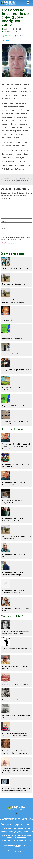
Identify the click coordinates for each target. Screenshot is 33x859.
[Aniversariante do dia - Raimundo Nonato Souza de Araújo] (5, 565)
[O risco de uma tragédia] (5, 692)
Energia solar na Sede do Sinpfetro (15, 284)
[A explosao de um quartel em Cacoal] (5, 677)
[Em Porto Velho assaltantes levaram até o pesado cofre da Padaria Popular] (5, 781)
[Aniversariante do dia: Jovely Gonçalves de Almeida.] (5, 583)
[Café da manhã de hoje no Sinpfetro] (5, 261)
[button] (28, 2)
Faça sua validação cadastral (13, 406)
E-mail (3, 228)
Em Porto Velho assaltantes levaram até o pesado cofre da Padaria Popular (16, 790)
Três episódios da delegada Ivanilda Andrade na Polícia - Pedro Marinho (14, 752)
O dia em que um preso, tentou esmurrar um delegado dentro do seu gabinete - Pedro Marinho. (16, 771)
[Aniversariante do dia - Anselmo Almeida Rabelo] (5, 475)
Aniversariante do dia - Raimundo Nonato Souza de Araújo (15, 573)
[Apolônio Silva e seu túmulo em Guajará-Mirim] (5, 493)
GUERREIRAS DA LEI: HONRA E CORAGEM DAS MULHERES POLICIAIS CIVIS (15, 632)
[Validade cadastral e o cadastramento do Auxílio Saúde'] (5, 328)
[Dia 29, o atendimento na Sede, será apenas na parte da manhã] (5, 292)
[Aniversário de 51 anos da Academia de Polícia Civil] (5, 457)
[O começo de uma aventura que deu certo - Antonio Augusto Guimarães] (5, 726)
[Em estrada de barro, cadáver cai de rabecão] (5, 659)
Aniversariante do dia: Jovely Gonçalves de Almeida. (13, 591)
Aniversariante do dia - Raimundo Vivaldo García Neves (15, 519)
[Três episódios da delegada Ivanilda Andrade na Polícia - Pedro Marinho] (5, 743)
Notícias (14, 31)
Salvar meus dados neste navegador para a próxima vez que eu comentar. (15, 238)
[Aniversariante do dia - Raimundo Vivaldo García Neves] (5, 511)
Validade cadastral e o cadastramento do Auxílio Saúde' (15, 337)
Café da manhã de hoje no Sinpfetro (16, 268)
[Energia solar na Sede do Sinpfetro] (5, 277)
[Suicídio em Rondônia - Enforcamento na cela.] (5, 641)
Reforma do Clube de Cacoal (13, 354)
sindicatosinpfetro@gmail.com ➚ (19, 840)
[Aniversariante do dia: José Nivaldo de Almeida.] (5, 547)
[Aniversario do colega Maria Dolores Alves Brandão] (5, 601)
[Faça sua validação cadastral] (5, 398)
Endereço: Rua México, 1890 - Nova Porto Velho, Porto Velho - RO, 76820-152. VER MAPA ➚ (16, 819)
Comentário (5, 198)
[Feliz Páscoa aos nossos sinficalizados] (5, 380)
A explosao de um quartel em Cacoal (15, 684)
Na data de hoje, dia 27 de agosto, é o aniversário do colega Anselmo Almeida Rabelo (16, 446)
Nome (3, 221)
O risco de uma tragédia (10, 700)
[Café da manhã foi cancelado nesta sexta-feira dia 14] (5, 529)
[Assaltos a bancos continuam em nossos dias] (5, 708)
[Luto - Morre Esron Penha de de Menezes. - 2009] (5, 310)
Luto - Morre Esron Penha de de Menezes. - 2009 (14, 319)
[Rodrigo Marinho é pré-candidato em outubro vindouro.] (5, 362)
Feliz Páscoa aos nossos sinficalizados (11, 388)
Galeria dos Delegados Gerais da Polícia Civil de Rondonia (15, 422)
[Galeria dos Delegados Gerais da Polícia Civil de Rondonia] (5, 414)
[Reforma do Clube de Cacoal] (5, 347)
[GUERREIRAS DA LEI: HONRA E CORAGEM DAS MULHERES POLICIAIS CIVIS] (5, 624)
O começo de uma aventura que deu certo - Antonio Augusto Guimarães (14, 734)
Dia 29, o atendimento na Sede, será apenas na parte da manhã (16, 301)
